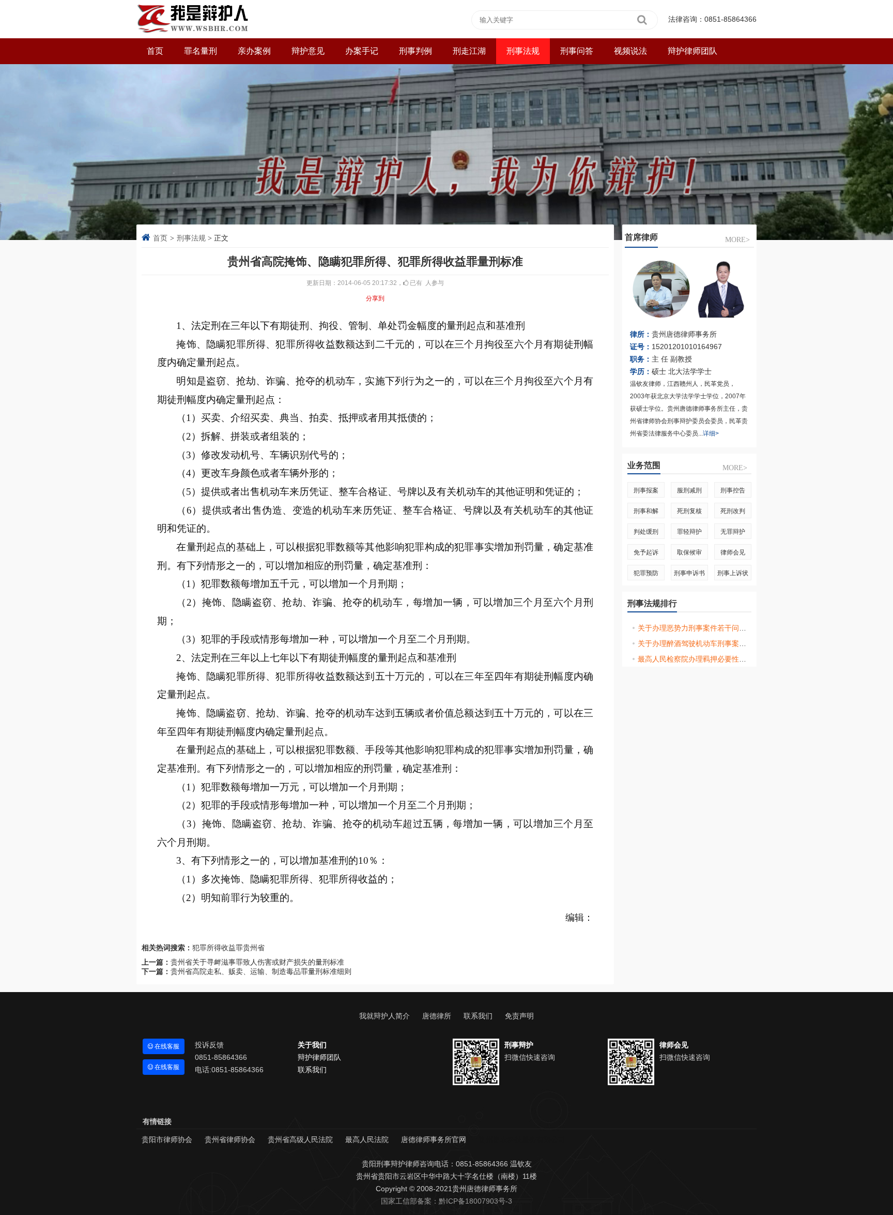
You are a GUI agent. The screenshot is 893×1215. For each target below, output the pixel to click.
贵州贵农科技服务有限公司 (522, 1139)
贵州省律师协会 (230, 1139)
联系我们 (478, 1016)
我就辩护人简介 (384, 1016)
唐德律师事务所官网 (433, 1139)
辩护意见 (308, 51)
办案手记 (361, 51)
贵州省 (254, 947)
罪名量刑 (200, 51)
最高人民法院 (367, 1139)
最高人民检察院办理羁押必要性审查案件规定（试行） (724, 659)
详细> (711, 433)
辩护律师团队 (692, 51)
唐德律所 (436, 1016)
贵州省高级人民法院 (300, 1139)
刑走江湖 (469, 51)
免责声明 (519, 1016)
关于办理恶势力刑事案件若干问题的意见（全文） (717, 628)
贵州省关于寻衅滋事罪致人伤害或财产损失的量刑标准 (257, 962)
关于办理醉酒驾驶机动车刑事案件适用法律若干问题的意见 (732, 643)
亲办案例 (254, 51)
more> (737, 240)
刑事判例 (415, 51)
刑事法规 (523, 51)
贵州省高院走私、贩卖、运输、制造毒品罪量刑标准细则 (261, 971)
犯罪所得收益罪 (217, 947)
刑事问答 (576, 51)
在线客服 (166, 1046)
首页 (160, 238)
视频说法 (630, 51)
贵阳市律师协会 (167, 1139)
